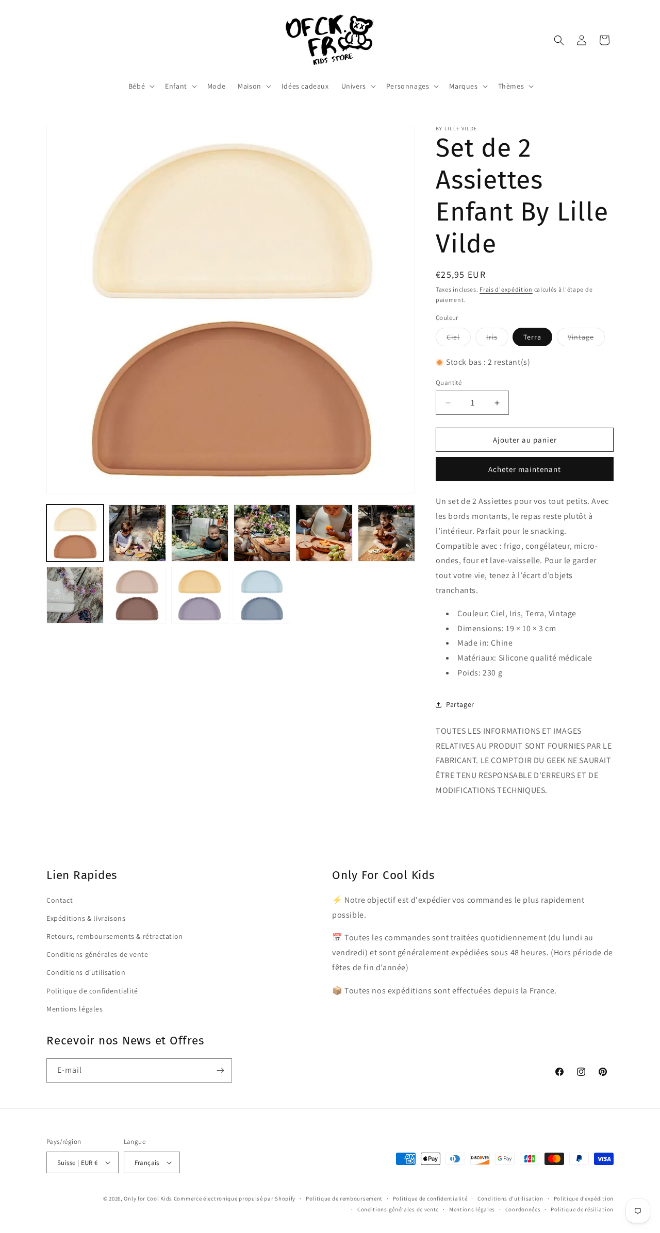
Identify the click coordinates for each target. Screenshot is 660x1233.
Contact (59, 900)
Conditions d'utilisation (85, 972)
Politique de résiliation (582, 1209)
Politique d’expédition (584, 1198)
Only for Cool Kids (148, 1198)
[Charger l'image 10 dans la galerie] (262, 595)
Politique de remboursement (344, 1198)
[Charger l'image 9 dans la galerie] (199, 595)
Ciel (459, 339)
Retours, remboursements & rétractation (114, 936)
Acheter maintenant (524, 469)
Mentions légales (74, 1009)
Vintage (586, 339)
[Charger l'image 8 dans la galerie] (137, 595)
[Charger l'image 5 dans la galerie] (324, 533)
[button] (140, 86)
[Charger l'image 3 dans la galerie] (199, 533)
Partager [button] (460, 704)
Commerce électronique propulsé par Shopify (234, 1198)
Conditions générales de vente (97, 954)
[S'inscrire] (220, 1070)
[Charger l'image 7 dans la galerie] (75, 595)
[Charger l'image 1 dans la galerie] (75, 533)
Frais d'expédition (506, 289)
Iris (497, 339)
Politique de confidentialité (92, 990)
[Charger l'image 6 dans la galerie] (386, 533)
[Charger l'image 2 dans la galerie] (137, 533)
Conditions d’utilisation (510, 1198)
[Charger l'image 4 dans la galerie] (262, 533)
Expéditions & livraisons (85, 918)
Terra (532, 337)
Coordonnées (523, 1209)
